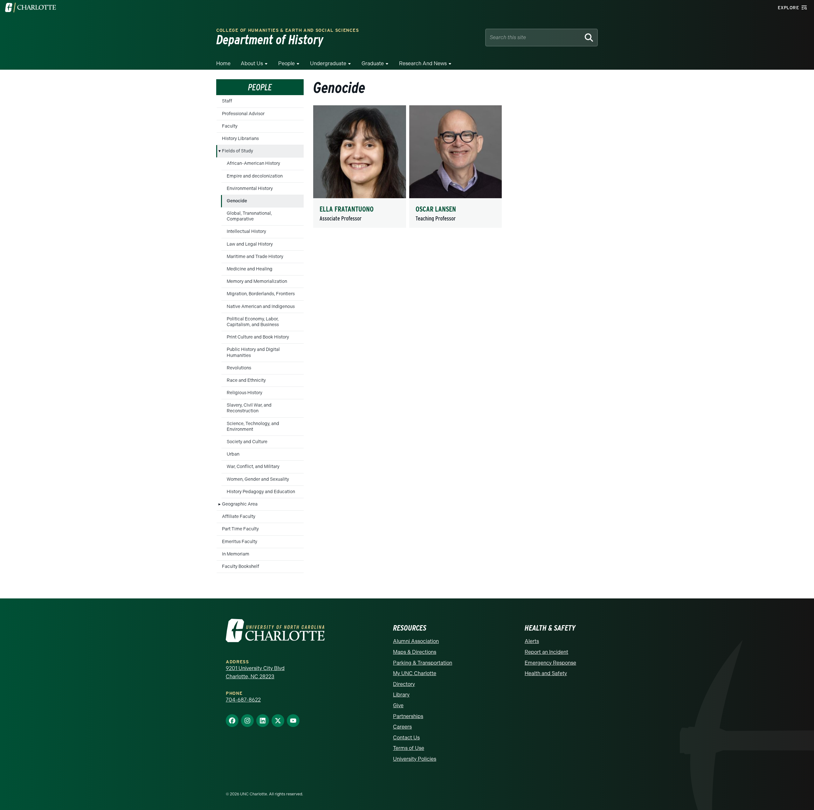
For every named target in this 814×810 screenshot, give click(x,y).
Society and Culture (247, 441)
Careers (402, 727)
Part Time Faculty (240, 529)
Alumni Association (416, 641)
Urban (233, 454)
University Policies (414, 759)
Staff (227, 101)
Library (401, 695)
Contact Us (406, 738)
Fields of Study (237, 151)
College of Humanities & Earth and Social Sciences (287, 30)
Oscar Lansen (436, 209)
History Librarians (240, 138)
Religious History (244, 392)
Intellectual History (246, 231)
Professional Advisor (243, 113)
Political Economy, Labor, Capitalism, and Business (253, 321)
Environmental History (250, 188)
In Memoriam (235, 554)
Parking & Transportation (422, 663)
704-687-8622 (243, 700)
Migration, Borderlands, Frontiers (261, 294)
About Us (252, 63)
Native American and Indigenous (261, 306)
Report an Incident (546, 652)
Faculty (230, 126)
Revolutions (239, 368)
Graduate (373, 63)
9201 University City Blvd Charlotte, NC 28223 (255, 672)
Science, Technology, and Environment (253, 426)
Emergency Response (550, 663)
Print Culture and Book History (258, 337)
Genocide (237, 201)
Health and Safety (546, 673)
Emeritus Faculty (239, 541)
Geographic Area (240, 504)
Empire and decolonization (255, 176)
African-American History (253, 163)
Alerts (532, 641)
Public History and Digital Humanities (253, 352)
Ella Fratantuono (347, 209)
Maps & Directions (414, 652)
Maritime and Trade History (255, 256)
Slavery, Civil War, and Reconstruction (249, 408)
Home (223, 63)
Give (398, 705)
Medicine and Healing (249, 269)
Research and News (423, 63)
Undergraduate (328, 63)
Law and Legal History (250, 244)
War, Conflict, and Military (253, 466)
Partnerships (408, 716)
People (286, 63)
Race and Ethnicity (246, 380)
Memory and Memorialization (257, 281)
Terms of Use (408, 748)
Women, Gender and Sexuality (258, 479)
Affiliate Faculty (238, 516)
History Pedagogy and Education (261, 491)
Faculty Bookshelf (240, 566)
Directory (404, 684)
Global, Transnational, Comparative (249, 216)
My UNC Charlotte (414, 673)
